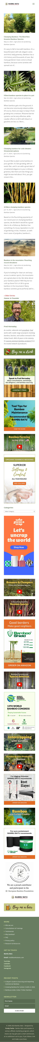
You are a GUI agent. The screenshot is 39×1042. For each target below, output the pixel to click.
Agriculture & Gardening (22, 42)
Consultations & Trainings (14, 928)
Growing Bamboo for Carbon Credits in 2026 (20, 987)
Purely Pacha (9, 1028)
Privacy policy (9, 940)
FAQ (6, 937)
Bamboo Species (9, 44)
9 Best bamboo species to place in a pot (19, 95)
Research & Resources (12, 943)
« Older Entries (9, 296)
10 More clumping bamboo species (17, 207)
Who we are (9, 925)
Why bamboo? (10, 934)
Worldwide (19, 268)
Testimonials (9, 931)
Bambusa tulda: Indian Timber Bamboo (18, 990)
